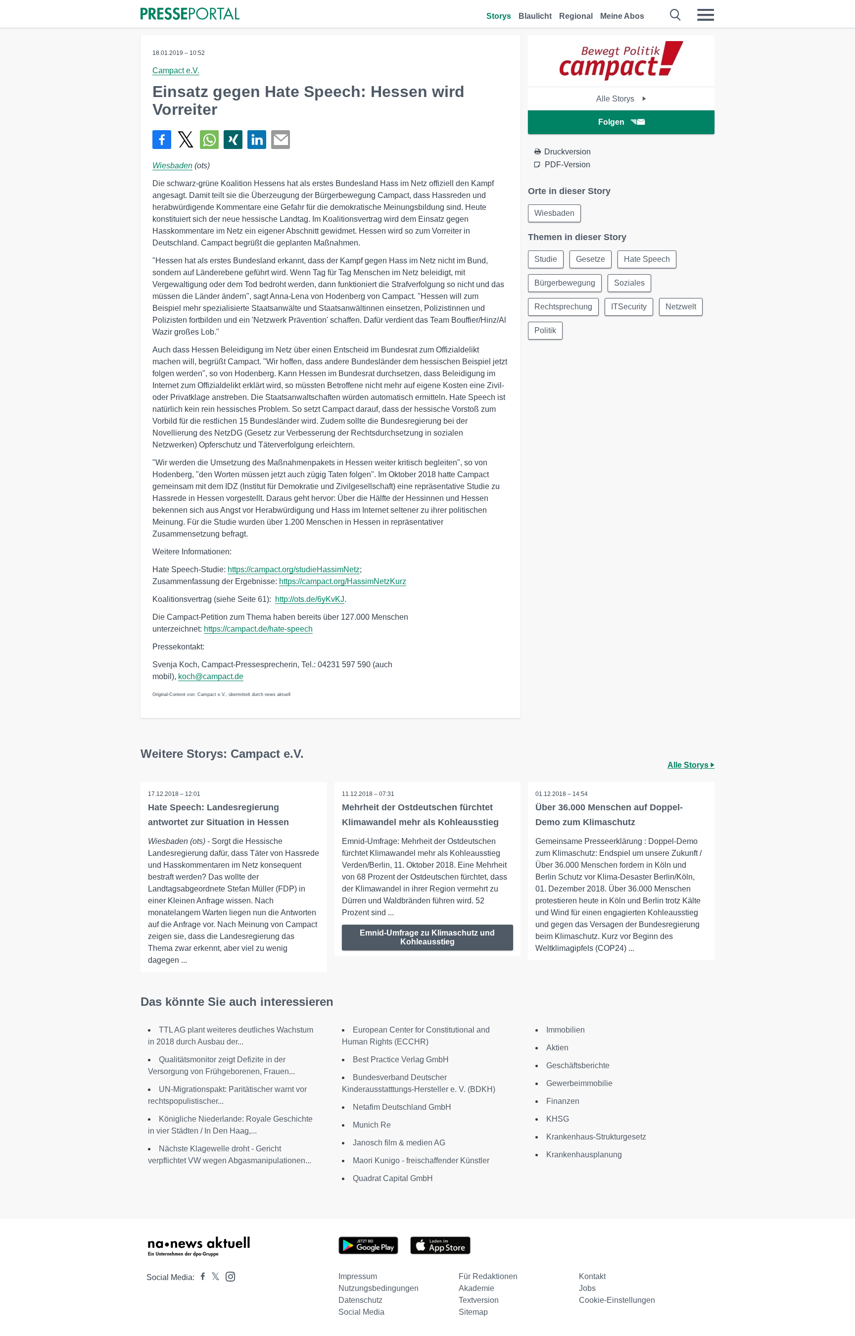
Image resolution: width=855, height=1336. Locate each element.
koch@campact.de (210, 676)
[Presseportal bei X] (212, 1277)
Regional (576, 16)
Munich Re (372, 1125)
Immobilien (565, 1030)
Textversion (479, 1300)
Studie (545, 259)
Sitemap (473, 1312)
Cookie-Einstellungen (617, 1300)
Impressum (357, 1276)
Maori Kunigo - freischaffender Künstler (421, 1160)
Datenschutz (360, 1300)
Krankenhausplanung (584, 1154)
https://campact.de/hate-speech (258, 629)
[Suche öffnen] (675, 15)
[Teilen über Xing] (233, 139)
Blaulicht (535, 16)
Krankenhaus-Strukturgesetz (596, 1137)
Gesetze (590, 259)
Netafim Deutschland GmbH (402, 1107)
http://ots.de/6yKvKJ (309, 599)
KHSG (557, 1119)
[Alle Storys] (621, 78)
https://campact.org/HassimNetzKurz (342, 581)
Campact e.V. (175, 70)
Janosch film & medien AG (399, 1142)
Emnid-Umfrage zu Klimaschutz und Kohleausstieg (427, 937)
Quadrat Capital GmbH (393, 1178)
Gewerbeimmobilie (579, 1083)
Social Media (361, 1312)
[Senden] (280, 139)
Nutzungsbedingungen (378, 1288)
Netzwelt (680, 306)
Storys (498, 16)
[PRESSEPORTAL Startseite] (190, 14)
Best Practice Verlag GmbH (401, 1059)
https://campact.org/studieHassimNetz (294, 569)
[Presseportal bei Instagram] (227, 1276)
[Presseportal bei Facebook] (199, 1277)
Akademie (476, 1288)
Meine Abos (622, 16)
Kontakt (592, 1276)
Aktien (557, 1047)
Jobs (587, 1288)
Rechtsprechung (563, 306)
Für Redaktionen (488, 1276)
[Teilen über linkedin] (256, 139)
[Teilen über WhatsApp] (209, 139)
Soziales (629, 283)
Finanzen (562, 1101)
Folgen (611, 122)
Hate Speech (647, 259)
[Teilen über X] (185, 139)
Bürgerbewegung (564, 283)
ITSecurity (629, 306)
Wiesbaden (172, 165)
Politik (545, 330)
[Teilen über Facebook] (161, 139)
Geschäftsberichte (578, 1065)
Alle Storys (616, 99)
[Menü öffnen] (705, 15)
